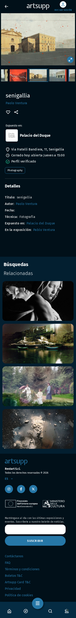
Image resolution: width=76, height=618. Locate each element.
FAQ (7, 563)
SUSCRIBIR (35, 541)
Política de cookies (19, 595)
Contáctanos (14, 556)
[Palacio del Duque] (12, 135)
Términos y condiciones (22, 569)
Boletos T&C (13, 576)
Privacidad (13, 589)
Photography (14, 170)
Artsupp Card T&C (18, 582)
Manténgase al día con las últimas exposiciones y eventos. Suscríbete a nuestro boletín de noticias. (34, 520)
